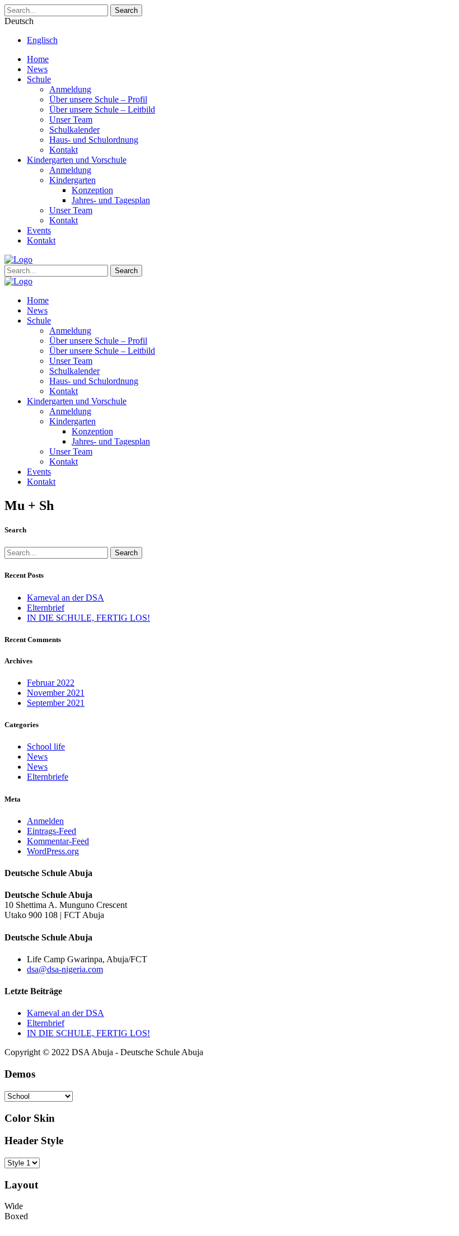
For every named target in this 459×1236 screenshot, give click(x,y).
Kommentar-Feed (58, 841)
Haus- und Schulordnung (93, 139)
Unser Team (70, 119)
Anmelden (45, 821)
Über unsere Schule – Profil (98, 99)
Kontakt (63, 149)
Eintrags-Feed (51, 831)
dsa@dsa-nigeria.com (65, 969)
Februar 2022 (50, 682)
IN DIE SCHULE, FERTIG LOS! (88, 617)
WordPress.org (53, 851)
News (37, 69)
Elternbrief (45, 607)
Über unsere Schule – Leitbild (102, 109)
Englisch (42, 40)
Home (38, 59)
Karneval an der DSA (65, 597)
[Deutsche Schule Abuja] (18, 259)
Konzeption (92, 190)
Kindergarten (72, 180)
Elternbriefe (47, 776)
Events (39, 230)
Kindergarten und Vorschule (77, 160)
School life (46, 746)
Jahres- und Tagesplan (111, 200)
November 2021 (56, 692)
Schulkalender (74, 129)
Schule (39, 79)
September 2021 (56, 703)
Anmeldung (70, 89)
